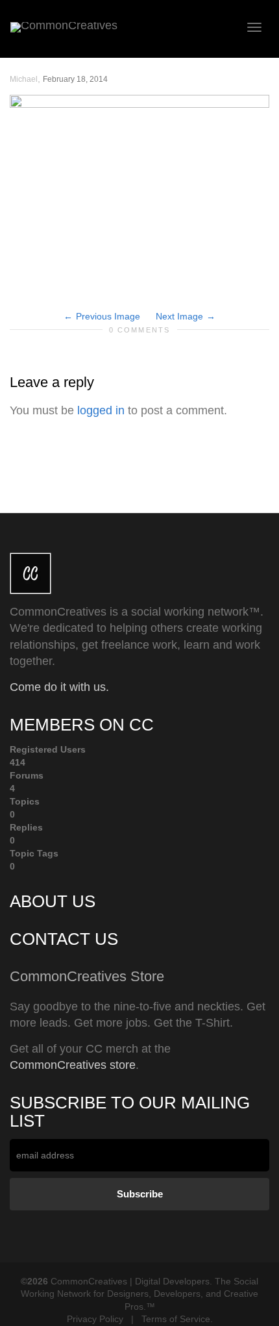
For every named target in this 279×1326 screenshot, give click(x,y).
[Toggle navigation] (254, 27)
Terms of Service (175, 1319)
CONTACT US (64, 939)
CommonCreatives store (73, 1064)
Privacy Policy (95, 1319)
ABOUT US (52, 901)
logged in (101, 410)
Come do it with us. (59, 687)
